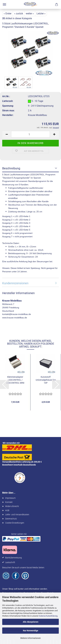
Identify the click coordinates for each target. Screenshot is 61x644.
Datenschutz (11, 518)
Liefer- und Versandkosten (17, 514)
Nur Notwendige (30, 630)
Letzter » (41, 13)
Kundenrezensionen (15, 283)
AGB (7, 510)
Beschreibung (11, 168)
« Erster (7, 13)
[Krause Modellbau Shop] (30, 4)
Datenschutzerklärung (48, 616)
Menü (4, 4)
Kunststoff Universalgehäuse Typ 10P (46, 380)
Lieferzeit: (7, 101)
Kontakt (9, 502)
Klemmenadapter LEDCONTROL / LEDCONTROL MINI (15, 380)
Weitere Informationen (30, 638)
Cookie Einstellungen (14, 523)
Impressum (10, 498)
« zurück (18, 13)
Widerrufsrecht (12, 506)
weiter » (30, 13)
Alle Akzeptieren (30, 622)
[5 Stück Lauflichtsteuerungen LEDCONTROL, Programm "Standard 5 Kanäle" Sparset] (30, 53)
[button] (6, 134)
